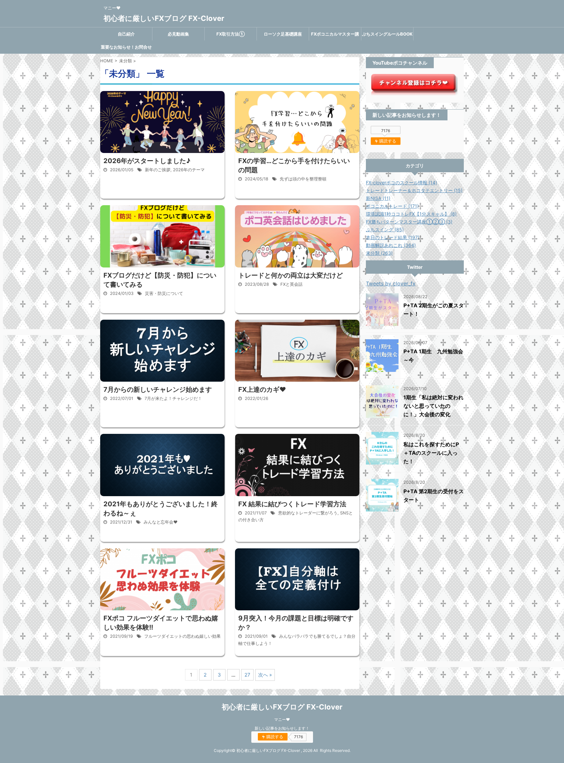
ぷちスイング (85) (385, 229)
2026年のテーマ (189, 169)
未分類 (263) (379, 253)
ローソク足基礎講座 (283, 34)
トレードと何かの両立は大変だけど (290, 275)
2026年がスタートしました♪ (146, 161)
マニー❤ (282, 719)
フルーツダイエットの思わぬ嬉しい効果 (182, 636)
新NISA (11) (378, 198)
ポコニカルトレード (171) (392, 206)
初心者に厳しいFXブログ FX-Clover (163, 18)
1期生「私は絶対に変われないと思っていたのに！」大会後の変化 (433, 406)
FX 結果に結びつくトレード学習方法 (292, 504)
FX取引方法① (230, 34)
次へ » (265, 675)
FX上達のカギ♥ (262, 389)
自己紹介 (126, 34)
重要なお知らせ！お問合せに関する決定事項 (126, 48)
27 (247, 675)
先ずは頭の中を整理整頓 (303, 178)
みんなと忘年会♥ (161, 522)
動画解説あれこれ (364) (391, 245)
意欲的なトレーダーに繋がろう (307, 513)
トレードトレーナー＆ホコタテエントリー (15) (414, 190)
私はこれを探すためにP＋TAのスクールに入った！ (431, 453)
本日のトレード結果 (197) (392, 237)
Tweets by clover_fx (390, 283)
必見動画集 (178, 34)
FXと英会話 (291, 284)
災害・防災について (164, 293)
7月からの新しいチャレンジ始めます (157, 389)
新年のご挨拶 (157, 169)
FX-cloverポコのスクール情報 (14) (401, 182)
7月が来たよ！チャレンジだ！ (173, 398)
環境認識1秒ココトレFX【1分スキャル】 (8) (411, 214)
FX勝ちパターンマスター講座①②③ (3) (409, 221)
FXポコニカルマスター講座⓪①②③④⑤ (335, 35)
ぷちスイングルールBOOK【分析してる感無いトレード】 (387, 35)
